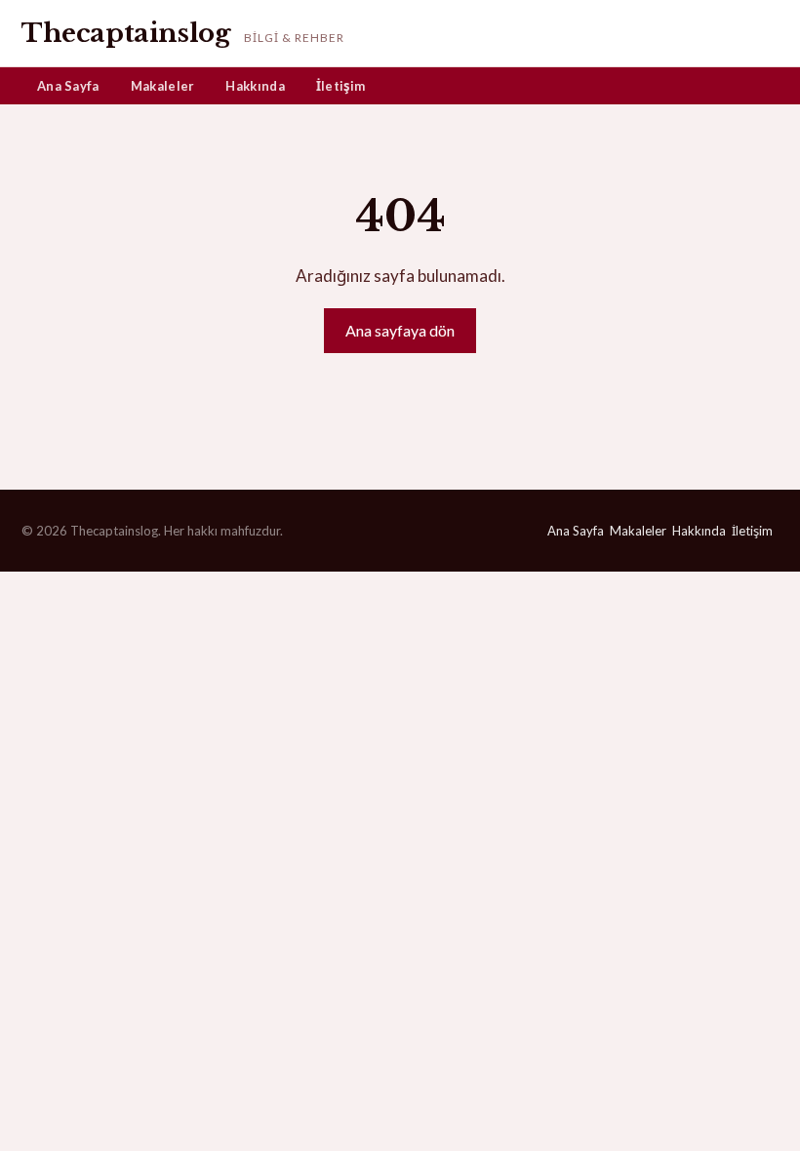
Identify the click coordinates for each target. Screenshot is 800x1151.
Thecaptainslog (125, 33)
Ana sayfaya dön (400, 330)
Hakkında (254, 86)
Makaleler (163, 86)
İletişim (340, 86)
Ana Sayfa (68, 86)
